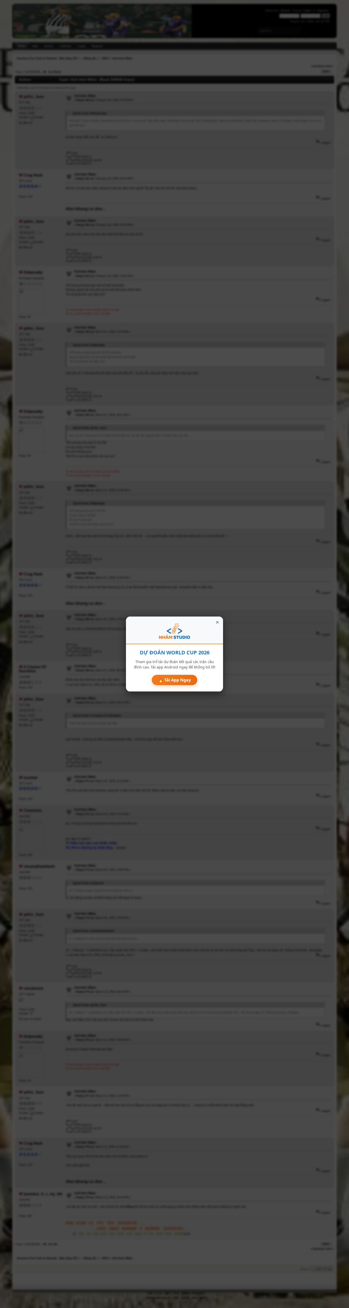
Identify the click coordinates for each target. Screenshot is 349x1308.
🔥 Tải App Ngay (174, 680)
